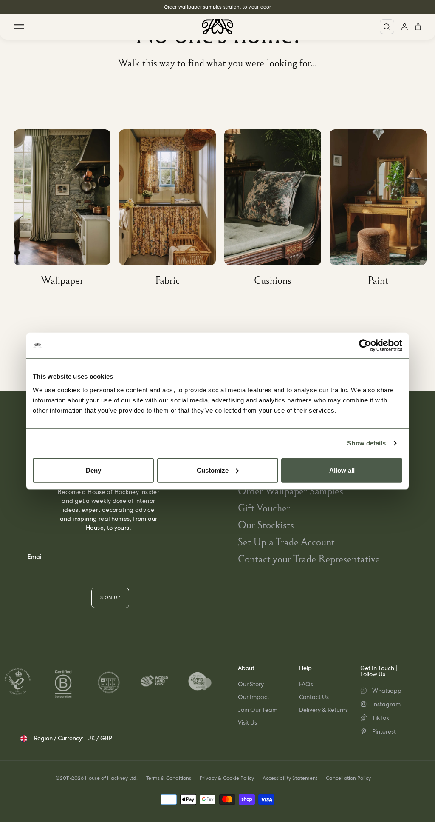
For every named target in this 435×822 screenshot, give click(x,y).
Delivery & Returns (323, 710)
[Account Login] (404, 26)
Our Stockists (266, 525)
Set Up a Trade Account (286, 542)
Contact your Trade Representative (309, 559)
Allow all (342, 470)
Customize (213, 470)
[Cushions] (277, 210)
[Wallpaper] (66, 210)
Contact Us (314, 697)
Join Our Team (257, 710)
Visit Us (247, 722)
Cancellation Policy (348, 778)
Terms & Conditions (168, 778)
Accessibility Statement (290, 778)
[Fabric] (171, 210)
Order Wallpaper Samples (290, 491)
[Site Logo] (217, 27)
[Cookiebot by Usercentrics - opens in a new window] (365, 345)
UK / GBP (99, 738)
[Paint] (382, 210)
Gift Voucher (264, 508)
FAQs (306, 684)
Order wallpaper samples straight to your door (217, 7)
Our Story (251, 684)
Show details (366, 443)
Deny (93, 470)
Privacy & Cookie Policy (227, 778)
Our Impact (253, 697)
